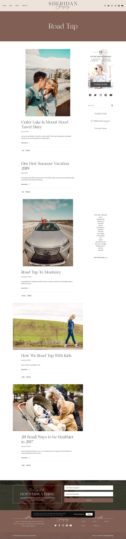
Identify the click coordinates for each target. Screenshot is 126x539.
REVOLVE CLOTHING (100, 244)
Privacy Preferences (79, 514)
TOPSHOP (100, 231)
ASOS (100, 217)
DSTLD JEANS (100, 236)
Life (23, 150)
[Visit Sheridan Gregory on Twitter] (95, 95)
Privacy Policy (32, 535)
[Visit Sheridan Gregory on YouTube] (111, 95)
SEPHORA (100, 223)
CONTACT (96, 526)
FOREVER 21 (100, 221)
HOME (83, 521)
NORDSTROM (100, 219)
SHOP (83, 526)
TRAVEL (28, 150)
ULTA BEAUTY (101, 227)
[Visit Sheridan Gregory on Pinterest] (105, 95)
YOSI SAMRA (100, 233)
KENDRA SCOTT (100, 246)
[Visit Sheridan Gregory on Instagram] (101, 95)
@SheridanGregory (102, 121)
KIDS (23, 377)
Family (23, 295)
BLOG (95, 521)
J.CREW (101, 240)
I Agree (89, 514)
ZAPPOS (100, 248)
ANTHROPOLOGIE (101, 242)
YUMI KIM (100, 250)
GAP (100, 238)
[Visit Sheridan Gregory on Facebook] (90, 95)
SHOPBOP (101, 229)
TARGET (100, 225)
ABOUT (106, 521)
